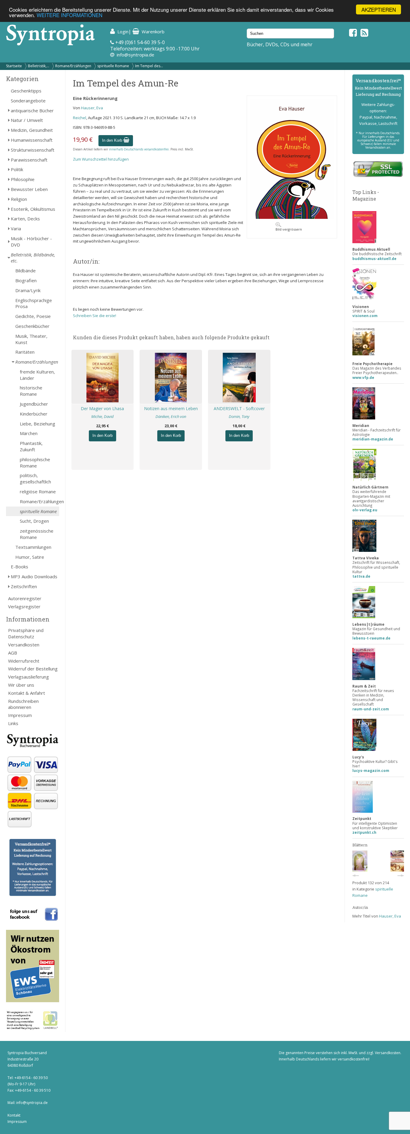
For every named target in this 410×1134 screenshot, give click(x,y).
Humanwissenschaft (32, 140)
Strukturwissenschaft (32, 150)
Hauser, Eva (92, 107)
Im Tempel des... (149, 65)
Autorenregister (24, 598)
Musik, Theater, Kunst (31, 339)
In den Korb (112, 140)
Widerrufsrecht (23, 661)
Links (13, 723)
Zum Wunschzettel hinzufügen (101, 159)
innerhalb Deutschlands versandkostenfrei (139, 149)
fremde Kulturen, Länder (37, 375)
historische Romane (31, 391)
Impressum (20, 715)
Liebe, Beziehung (37, 424)
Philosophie (23, 179)
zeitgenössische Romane (36, 534)
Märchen (29, 433)
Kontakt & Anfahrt (26, 693)
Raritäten (25, 352)
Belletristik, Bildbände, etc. (33, 258)
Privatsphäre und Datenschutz (26, 633)
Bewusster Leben (29, 189)
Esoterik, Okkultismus (33, 209)
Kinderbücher (33, 414)
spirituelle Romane (113, 65)
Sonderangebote (28, 101)
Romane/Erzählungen (73, 65)
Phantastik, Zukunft (31, 446)
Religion (19, 199)
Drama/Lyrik (28, 290)
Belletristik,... (38, 65)
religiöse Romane (38, 491)
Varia (16, 228)
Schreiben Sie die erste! (94, 315)
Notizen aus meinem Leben (171, 408)
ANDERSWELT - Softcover (239, 408)
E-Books (19, 567)
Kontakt (14, 1115)
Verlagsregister (24, 606)
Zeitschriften (24, 586)
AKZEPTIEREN (378, 9)
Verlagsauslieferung (28, 677)
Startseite (14, 65)
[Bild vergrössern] (292, 217)
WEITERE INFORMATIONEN (69, 15)
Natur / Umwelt (27, 120)
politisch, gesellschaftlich (35, 478)
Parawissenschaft (29, 160)
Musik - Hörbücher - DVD (31, 241)
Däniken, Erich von (170, 416)
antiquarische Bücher (32, 110)
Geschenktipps (26, 91)
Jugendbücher (34, 404)
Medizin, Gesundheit (32, 130)
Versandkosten (23, 645)
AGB (12, 653)
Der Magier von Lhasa (102, 408)
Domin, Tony (239, 416)
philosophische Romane (35, 462)
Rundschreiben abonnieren (23, 704)
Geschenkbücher (32, 326)
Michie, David (102, 416)
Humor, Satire (29, 557)
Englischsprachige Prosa (33, 303)
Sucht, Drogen (34, 521)
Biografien (26, 280)
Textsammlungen (33, 547)
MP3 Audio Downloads (34, 576)
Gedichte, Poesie (33, 316)
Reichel (79, 117)
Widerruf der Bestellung (33, 669)
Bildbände (25, 271)
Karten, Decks (25, 219)
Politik (17, 169)
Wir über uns (21, 685)
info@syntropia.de (135, 55)
